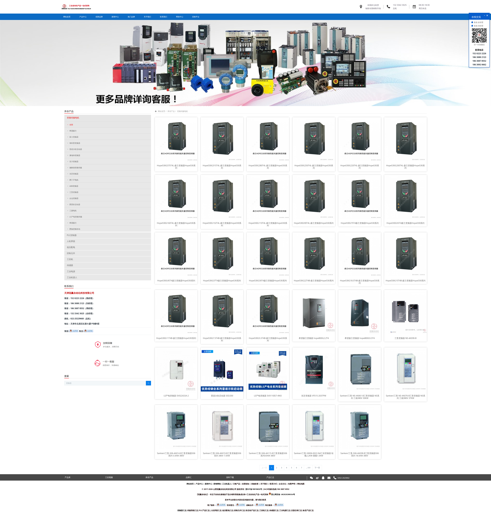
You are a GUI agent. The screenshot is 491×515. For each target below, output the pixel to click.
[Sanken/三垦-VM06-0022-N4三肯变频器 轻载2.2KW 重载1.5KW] (314, 427)
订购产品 (236, 484)
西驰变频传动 (74, 229)
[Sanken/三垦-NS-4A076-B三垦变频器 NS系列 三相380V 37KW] (405, 370)
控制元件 (71, 253)
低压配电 (71, 247)
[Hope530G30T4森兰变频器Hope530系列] (268, 255)
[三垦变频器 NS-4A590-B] (405, 312)
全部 (71, 124)
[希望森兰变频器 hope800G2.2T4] (314, 312)
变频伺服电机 (182, 111)
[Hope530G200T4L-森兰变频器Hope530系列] (405, 140)
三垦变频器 (73, 192)
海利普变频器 (74, 143)
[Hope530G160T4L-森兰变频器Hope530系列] (176, 197)
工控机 (70, 259)
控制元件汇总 (239, 510)
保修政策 (254, 484)
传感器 (70, 265)
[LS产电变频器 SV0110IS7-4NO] (268, 370)
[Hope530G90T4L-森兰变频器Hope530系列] (314, 197)
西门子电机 (73, 180)
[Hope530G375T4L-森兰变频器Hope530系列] (176, 140)
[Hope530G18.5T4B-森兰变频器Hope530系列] (359, 255)
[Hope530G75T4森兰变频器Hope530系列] (359, 197)
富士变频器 (73, 137)
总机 (395, 8)
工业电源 (71, 271)
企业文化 (282, 484)
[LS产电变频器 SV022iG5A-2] (176, 370)
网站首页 (66, 16)
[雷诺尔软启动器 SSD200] (222, 370)
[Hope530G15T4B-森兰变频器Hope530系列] (405, 255)
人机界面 (71, 241)
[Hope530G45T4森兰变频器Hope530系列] (176, 255)
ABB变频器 (73, 186)
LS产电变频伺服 (75, 216)
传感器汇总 (273, 510)
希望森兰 (73, 131)
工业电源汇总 (284, 510)
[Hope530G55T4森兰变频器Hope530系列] (405, 197)
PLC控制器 (72, 235)
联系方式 (273, 484)
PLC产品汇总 (204, 510)
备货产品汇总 (308, 510)
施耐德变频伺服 (75, 167)
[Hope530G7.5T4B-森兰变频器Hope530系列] (222, 312)
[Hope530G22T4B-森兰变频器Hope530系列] (314, 255)
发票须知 (245, 484)
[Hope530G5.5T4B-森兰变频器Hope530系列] (268, 312)
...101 (308, 467)
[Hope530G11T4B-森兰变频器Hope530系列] (176, 312)
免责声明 (291, 484)
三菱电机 (73, 210)
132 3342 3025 (400, 5)
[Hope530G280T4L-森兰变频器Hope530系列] (268, 140)
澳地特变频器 (74, 155)
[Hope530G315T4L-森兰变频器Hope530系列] (222, 140)
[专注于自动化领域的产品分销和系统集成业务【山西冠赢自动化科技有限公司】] (76, 7)
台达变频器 (73, 198)
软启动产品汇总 (252, 510)
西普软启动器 (74, 204)
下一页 (317, 467)
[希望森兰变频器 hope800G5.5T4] (359, 312)
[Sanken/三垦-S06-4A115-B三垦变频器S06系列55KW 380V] (268, 427)
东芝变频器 (73, 174)
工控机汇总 (263, 510)
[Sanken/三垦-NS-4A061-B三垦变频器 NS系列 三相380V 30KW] (359, 370)
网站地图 (300, 484)
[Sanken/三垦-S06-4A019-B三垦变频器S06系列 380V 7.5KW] (222, 427)
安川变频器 (73, 161)
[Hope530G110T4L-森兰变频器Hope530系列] (268, 197)
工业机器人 (72, 277)
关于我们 (264, 484)
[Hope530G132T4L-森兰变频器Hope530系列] (222, 197)
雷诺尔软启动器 (75, 149)
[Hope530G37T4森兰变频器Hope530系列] (222, 255)
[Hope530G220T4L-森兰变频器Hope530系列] (359, 140)
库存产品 (171, 111)
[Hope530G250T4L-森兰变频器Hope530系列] (314, 140)
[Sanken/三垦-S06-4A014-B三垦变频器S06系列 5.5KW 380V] (176, 427)
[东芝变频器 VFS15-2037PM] (314, 370)
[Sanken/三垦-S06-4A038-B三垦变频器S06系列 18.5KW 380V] (359, 427)
